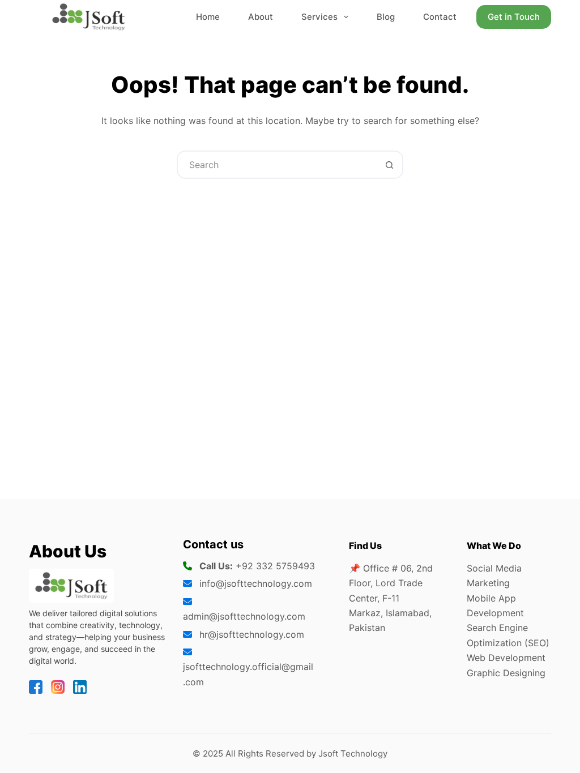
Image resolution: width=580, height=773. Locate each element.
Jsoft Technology (352, 753)
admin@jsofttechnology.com (244, 616)
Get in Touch (514, 16)
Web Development (506, 657)
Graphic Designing (506, 672)
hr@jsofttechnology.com (251, 634)
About (260, 16)
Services (319, 16)
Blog (386, 16)
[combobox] (277, 165)
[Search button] (389, 165)
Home (208, 16)
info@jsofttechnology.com (255, 583)
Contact (440, 16)
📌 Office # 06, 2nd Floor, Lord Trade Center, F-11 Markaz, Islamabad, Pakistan (391, 598)
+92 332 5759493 (275, 566)
